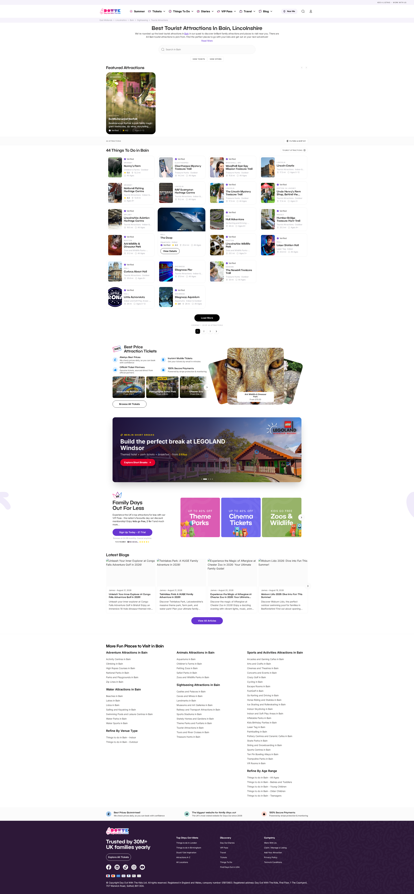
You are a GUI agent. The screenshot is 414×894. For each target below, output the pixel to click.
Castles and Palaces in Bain (191, 691)
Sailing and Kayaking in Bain (121, 709)
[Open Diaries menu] (213, 11)
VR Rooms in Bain (256, 763)
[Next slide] (306, 67)
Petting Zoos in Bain (187, 668)
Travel (248, 11)
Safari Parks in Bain (187, 672)
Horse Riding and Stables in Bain (264, 700)
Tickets (157, 11)
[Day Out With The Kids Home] (110, 11)
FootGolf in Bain (255, 690)
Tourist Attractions (159, 20)
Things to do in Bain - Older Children (266, 791)
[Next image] (201, 219)
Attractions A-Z (183, 857)
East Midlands (106, 20)
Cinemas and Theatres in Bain (262, 668)
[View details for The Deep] (181, 232)
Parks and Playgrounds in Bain (122, 677)
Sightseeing (142, 20)
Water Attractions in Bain (123, 689)
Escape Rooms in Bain (258, 686)
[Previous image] (161, 219)
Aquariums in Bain (186, 659)
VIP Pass (226, 11)
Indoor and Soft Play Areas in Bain (265, 713)
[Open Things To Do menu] (193, 11)
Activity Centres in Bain (118, 659)
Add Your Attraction (273, 852)
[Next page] (216, 331)
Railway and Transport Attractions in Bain (198, 709)
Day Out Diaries (227, 843)
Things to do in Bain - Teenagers (264, 795)
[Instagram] (133, 868)
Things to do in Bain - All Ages (263, 777)
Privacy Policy (270, 857)
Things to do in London (186, 843)
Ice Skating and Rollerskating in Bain (266, 704)
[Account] (310, 11)
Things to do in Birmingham (188, 847)
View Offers (216, 59)
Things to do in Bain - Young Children (266, 786)
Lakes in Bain (113, 700)
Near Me (291, 11)
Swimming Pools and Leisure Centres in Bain (129, 714)
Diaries (205, 11)
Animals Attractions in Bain (195, 652)
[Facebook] (108, 868)
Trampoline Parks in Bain (260, 758)
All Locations (182, 862)
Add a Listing (383, 2)
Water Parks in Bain (116, 718)
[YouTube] (142, 868)
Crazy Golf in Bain (256, 677)
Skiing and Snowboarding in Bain (264, 745)
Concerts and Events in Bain (262, 672)
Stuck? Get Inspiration (186, 852)
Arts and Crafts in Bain (259, 663)
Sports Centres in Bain (259, 749)
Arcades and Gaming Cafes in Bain (265, 659)
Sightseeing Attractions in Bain (198, 685)
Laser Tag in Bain (256, 727)
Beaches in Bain (114, 696)
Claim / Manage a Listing (275, 847)
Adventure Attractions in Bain (126, 652)
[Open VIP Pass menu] (235, 11)
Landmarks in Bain (186, 700)
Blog (266, 11)
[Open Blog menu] (271, 11)
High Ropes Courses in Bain (120, 668)
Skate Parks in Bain (257, 740)
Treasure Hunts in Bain (188, 736)
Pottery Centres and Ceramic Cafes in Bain (269, 736)
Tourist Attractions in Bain (190, 727)
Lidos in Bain (112, 705)
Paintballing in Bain (257, 731)
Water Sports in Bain (117, 723)
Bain (132, 20)
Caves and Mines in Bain (189, 696)
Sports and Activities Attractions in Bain (275, 652)
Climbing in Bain (114, 663)
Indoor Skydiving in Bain (260, 709)
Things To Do (181, 11)
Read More (207, 40)
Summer (139, 11)
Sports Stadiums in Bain (189, 714)
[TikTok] (125, 868)
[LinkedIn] (117, 868)
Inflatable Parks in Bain (259, 718)
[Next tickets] (207, 387)
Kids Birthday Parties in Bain (262, 722)
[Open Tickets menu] (164, 11)
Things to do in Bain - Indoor (121, 737)
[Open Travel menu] (254, 11)
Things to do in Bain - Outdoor (122, 742)
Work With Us (399, 2)
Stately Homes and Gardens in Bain (195, 718)
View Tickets (199, 59)
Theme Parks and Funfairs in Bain (194, 723)
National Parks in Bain (117, 672)
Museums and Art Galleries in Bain (194, 705)
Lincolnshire (121, 20)
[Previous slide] (301, 67)
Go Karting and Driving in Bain (263, 695)
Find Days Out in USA (230, 867)
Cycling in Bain (255, 681)
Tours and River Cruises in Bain (193, 732)
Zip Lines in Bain (114, 681)
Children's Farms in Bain (189, 663)
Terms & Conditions (273, 862)
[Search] (303, 11)
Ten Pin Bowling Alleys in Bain (262, 754)
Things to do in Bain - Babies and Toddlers (269, 782)
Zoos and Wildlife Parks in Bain (193, 677)
